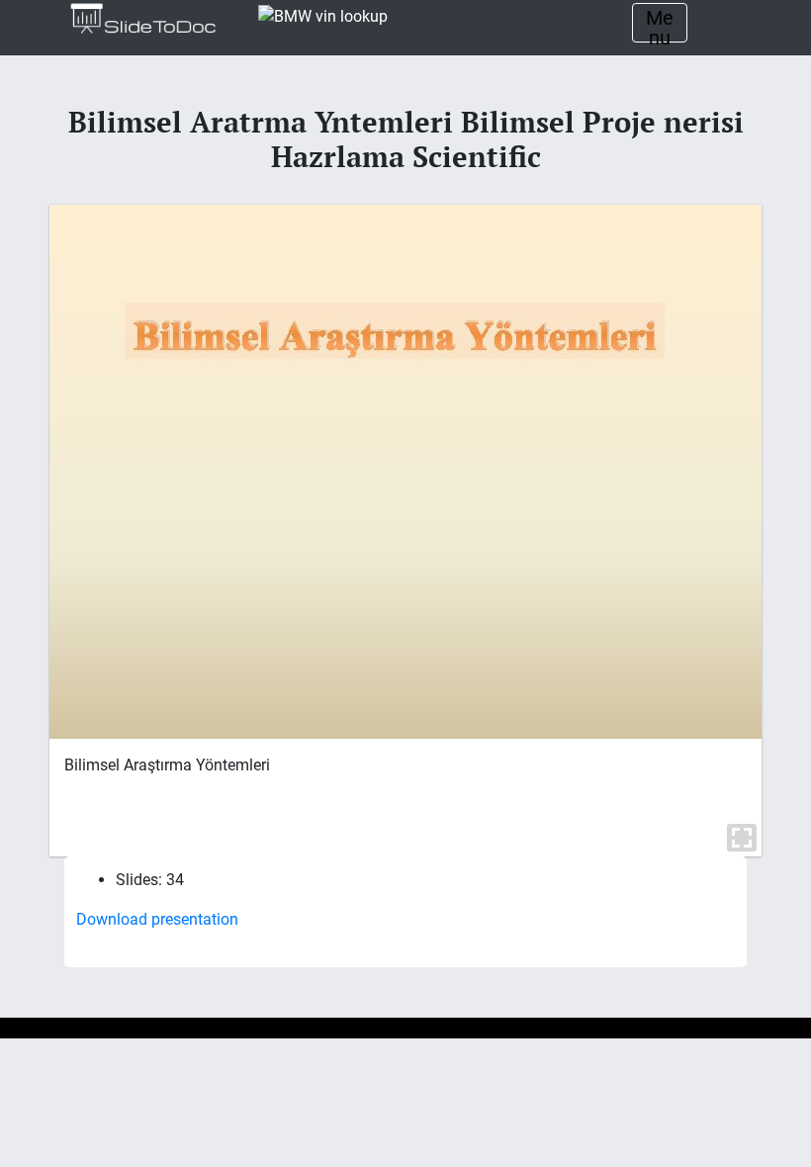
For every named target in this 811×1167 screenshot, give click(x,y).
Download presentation (157, 919)
